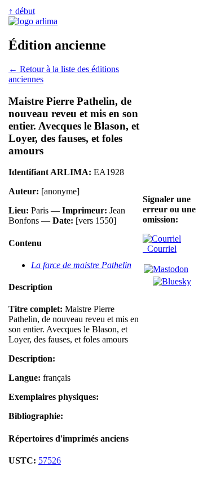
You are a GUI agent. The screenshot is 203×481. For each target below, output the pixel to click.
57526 (49, 460)
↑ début (21, 11)
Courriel (159, 248)
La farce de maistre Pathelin (81, 265)
